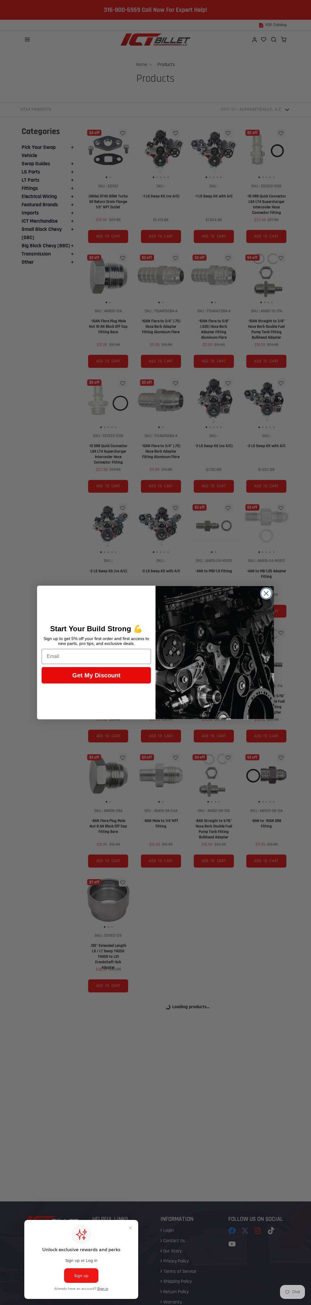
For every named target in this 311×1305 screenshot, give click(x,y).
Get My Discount (96, 675)
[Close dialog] (266, 593)
